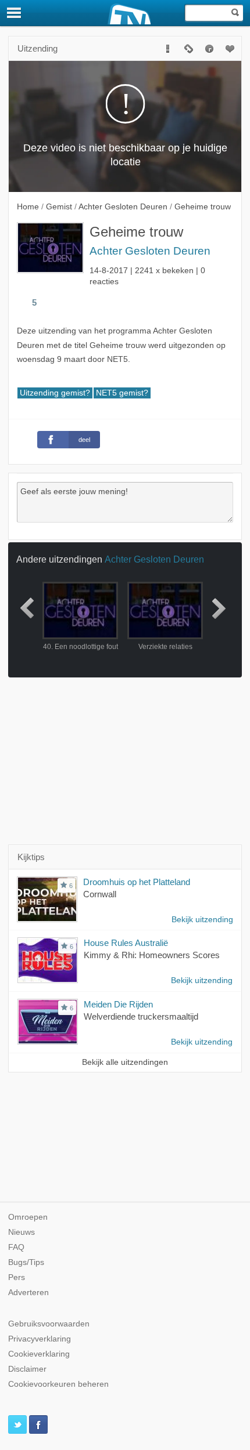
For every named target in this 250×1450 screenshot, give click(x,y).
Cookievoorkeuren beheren (58, 1384)
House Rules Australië (126, 943)
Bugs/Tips (26, 1262)
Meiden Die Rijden (118, 1004)
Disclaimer (27, 1369)
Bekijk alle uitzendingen (125, 1062)
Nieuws (21, 1232)
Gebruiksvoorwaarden (49, 1324)
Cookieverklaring (39, 1354)
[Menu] (14, 12)
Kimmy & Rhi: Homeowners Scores (152, 955)
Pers (16, 1277)
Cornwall (99, 894)
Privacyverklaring (39, 1339)
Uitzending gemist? (55, 393)
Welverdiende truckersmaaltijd (141, 1016)
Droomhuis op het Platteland (136, 882)
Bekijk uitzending (202, 919)
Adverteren (28, 1292)
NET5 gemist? (122, 393)
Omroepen (28, 1217)
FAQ (16, 1247)
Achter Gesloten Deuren (150, 251)
